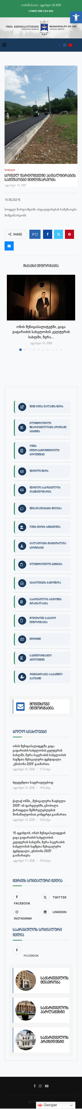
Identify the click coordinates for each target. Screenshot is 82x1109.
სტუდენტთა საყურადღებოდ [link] (33, 782)
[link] (76, 17)
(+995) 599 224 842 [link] (41, 11)
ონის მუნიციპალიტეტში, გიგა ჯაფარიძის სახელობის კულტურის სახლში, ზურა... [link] (41, 332)
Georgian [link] (50, 1105)
